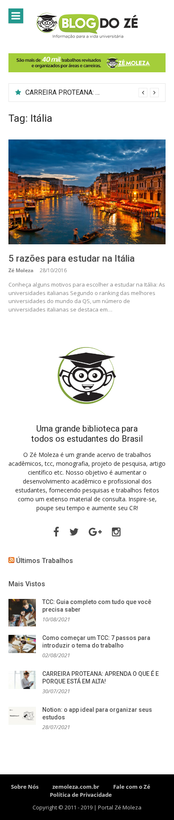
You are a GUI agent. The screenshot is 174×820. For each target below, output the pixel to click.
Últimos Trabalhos (44, 561)
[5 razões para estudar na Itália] (87, 191)
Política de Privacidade (81, 794)
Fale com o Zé (131, 786)
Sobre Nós (24, 786)
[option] (92, 92)
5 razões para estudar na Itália (71, 258)
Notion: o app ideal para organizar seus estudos (95, 92)
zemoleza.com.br (75, 786)
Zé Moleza (20, 270)
